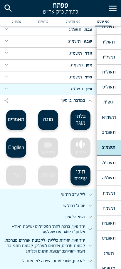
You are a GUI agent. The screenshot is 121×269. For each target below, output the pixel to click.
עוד (16, 175)
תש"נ (109, 253)
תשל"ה (108, 27)
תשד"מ (108, 163)
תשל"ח (108, 72)
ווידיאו (48, 148)
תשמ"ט (108, 238)
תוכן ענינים (80, 175)
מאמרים (16, 119)
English (16, 147)
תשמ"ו (109, 193)
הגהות (48, 175)
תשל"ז (109, 57)
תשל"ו (109, 42)
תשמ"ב (108, 132)
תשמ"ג (108, 147)
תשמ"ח (108, 223)
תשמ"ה (108, 178)
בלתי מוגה (80, 119)
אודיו (80, 152)
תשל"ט (108, 87)
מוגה (48, 119)
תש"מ (108, 102)
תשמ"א (109, 117)
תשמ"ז (108, 208)
